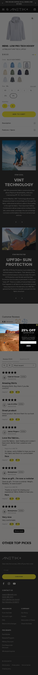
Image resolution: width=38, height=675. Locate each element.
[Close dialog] (36, 325)
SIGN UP (28, 345)
